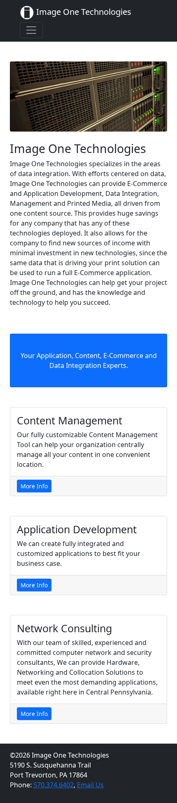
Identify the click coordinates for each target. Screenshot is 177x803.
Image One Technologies (82, 11)
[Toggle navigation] (31, 30)
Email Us (90, 784)
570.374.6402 (53, 784)
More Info (34, 486)
